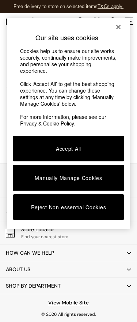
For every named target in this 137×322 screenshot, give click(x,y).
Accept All (68, 148)
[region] (68, 123)
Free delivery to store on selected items (56, 6)
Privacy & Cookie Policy (47, 123)
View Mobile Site (68, 302)
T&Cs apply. (110, 6)
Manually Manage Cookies (68, 177)
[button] (68, 253)
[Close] (118, 27)
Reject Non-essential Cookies (68, 207)
